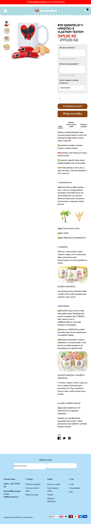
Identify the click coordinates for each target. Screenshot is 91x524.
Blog (71, 492)
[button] (72, 47)
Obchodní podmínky (32, 484)
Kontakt (50, 495)
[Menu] (5, 10)
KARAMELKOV (18, 517)
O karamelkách (75, 488)
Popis (60, 127)
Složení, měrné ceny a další (71, 124)
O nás (71, 484)
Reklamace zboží (31, 495)
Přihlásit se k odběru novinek (61, 466)
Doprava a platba (83, 126)
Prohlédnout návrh (72, 106)
